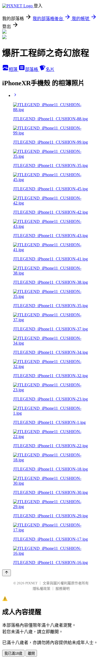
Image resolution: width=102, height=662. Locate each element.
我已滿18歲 (13, 653)
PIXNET (31, 583)
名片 (50, 69)
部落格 (32, 69)
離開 (31, 653)
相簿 (13, 69)
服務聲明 (62, 589)
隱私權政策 (41, 589)
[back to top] (6, 572)
